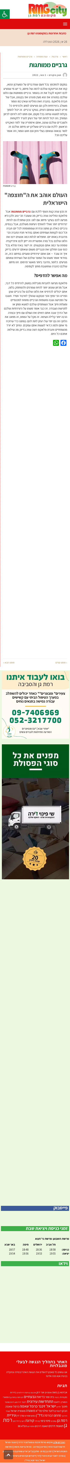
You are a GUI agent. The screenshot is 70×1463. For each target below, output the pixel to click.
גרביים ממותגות (21, 212)
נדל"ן (27, 1460)
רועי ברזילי (20, 1421)
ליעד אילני (48, 1411)
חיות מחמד (9, 1402)
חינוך (64, 1406)
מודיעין (43, 1446)
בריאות (40, 1397)
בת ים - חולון (40, 1451)
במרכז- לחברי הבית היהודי (52, 1455)
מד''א (39, 1411)
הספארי (6, 1397)
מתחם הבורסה (52, 1415)
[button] (5, 14)
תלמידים (30, 1426)
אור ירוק (40, 1392)
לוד (38, 1455)
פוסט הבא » (8, 662)
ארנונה (33, 1392)
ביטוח (57, 1397)
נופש (33, 1415)
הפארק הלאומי (60, 1402)
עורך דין (20, 1415)
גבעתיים (30, 1396)
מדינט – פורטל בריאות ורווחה (26, 1446)
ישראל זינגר (47, 1406)
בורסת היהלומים (23, 1392)
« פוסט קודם (61, 662)
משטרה (30, 1410)
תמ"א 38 (22, 1426)
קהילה (37, 1421)
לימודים (58, 1411)
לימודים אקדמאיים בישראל (24, 1455)
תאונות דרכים (56, 1426)
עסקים (54, 1421)
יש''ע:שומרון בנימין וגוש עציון (15, 1451)
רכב (14, 1421)
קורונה (29, 1420)
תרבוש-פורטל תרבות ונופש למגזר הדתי (35, 1442)
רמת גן (49, 1451)
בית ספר (49, 1397)
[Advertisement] (35, 501)
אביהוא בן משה (59, 1392)
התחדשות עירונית (40, 1401)
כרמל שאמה (29, 1406)
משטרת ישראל (18, 1411)
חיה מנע (18, 1402)
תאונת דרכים (41, 1426)
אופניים (48, 1392)
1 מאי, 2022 (39, 75)
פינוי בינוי (45, 1421)
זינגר (24, 1402)
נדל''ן (39, 1415)
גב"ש (31, 1451)
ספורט (28, 1415)
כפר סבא (34, 1460)
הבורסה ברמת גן (16, 1397)
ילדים (58, 1406)
